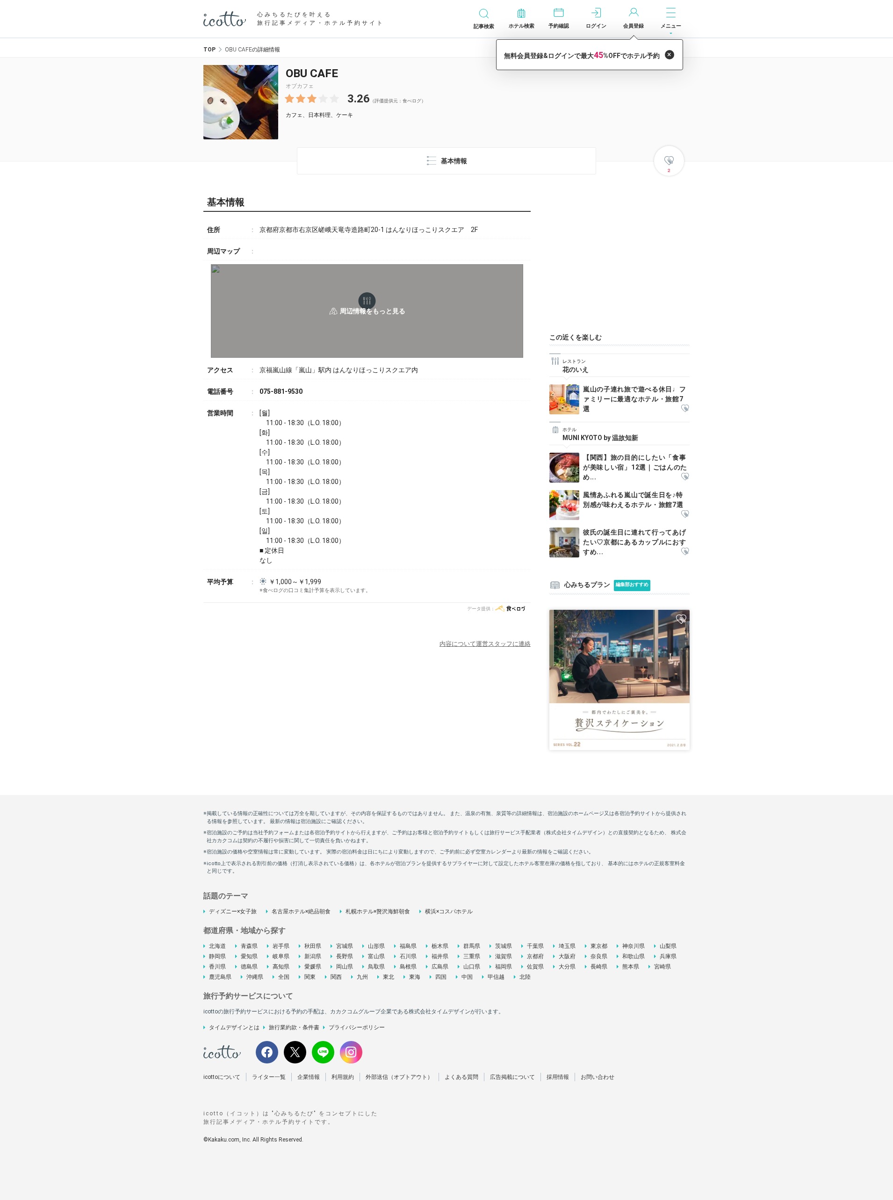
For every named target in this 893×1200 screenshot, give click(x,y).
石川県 (408, 956)
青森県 (249, 946)
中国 (467, 977)
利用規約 (342, 1077)
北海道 (217, 946)
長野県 (344, 956)
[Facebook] (267, 1052)
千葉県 (535, 946)
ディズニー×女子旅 (233, 911)
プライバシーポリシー (357, 1027)
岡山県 (344, 966)
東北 (388, 977)
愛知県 (249, 956)
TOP (209, 49)
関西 (336, 977)
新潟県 (312, 956)
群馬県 (471, 946)
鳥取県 (376, 966)
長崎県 (599, 966)
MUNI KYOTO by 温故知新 (600, 437)
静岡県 (217, 956)
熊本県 (630, 966)
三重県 (471, 956)
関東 (310, 977)
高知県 (281, 966)
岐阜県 (281, 956)
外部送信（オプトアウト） (399, 1077)
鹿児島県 (220, 977)
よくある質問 (461, 1077)
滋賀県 (503, 956)
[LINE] (323, 1052)
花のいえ (575, 369)
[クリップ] (685, 409)
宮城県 (344, 946)
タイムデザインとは (234, 1027)
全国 (283, 977)
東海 (414, 977)
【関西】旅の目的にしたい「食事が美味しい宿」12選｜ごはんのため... (635, 467)
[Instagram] (351, 1052)
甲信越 (496, 977)
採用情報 (558, 1077)
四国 (440, 977)
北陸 (525, 977)
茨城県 (503, 946)
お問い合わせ (597, 1077)
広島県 (440, 966)
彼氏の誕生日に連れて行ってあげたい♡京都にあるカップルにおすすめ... (634, 542)
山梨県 (668, 946)
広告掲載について (512, 1077)
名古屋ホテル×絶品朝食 (301, 911)
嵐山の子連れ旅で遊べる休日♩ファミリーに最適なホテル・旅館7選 (634, 398)
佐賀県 (535, 966)
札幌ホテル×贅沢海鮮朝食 (378, 911)
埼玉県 (567, 946)
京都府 (535, 956)
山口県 (471, 966)
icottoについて (221, 1077)
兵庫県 (668, 956)
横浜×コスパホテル (449, 911)
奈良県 (599, 956)
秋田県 (312, 946)
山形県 (376, 946)
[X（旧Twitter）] (295, 1052)
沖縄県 (254, 977)
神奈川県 (633, 946)
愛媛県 (312, 966)
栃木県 (440, 946)
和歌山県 (633, 956)
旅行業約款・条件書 (294, 1027)
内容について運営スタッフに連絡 (485, 643)
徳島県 (249, 966)
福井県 (440, 956)
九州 (362, 977)
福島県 (408, 946)
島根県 (408, 966)
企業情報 (308, 1077)
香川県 (217, 966)
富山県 (376, 956)
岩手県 (281, 946)
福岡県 (503, 966)
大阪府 (567, 956)
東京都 (599, 946)
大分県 (567, 966)
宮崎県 (662, 966)
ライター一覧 (269, 1077)
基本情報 (454, 161)
